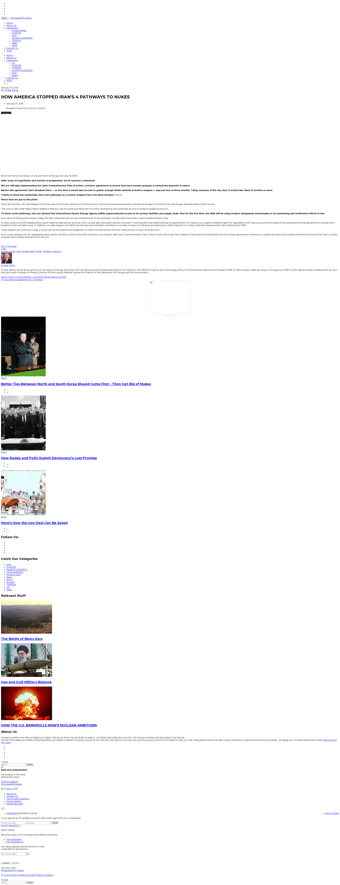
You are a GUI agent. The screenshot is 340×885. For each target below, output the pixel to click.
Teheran (46, 251)
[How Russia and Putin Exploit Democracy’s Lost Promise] (23, 449)
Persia (38, 251)
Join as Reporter (15, 842)
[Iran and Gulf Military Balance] (26, 676)
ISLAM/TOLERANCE (22, 38)
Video (15, 43)
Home (9, 23)
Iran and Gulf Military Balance (26, 682)
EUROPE (16, 33)
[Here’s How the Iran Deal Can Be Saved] (23, 514)
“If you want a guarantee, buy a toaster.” (22, 279)
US (13, 63)
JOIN (9, 50)
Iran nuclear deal (25, 251)
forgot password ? (10, 825)
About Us (11, 25)
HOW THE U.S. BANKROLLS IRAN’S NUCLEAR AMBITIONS (49, 725)
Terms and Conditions (17, 799)
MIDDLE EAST (13, 574)
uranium (56, 251)
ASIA (14, 35)
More (14, 45)
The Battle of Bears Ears (21, 639)
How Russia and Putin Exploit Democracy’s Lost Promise (49, 458)
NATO (9, 579)
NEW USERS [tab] (332, 813)
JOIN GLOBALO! (9, 781)
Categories (12, 28)
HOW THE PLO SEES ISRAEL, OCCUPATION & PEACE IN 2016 (33, 277)
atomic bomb (8, 251)
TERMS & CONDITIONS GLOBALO (36, 875)
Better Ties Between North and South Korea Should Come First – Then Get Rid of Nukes (76, 384)
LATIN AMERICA (14, 572)
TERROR (16, 40)
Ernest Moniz (11, 90)
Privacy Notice (14, 801)
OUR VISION (10, 875)
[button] (7, 870)
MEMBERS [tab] (12, 813)
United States (19, 30)
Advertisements (14, 804)
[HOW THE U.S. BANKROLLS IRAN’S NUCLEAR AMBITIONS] (26, 719)
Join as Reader (14, 839)
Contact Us (12, 48)
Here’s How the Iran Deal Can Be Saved (34, 523)
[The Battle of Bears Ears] (26, 633)
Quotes (10, 582)
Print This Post (8, 246)
